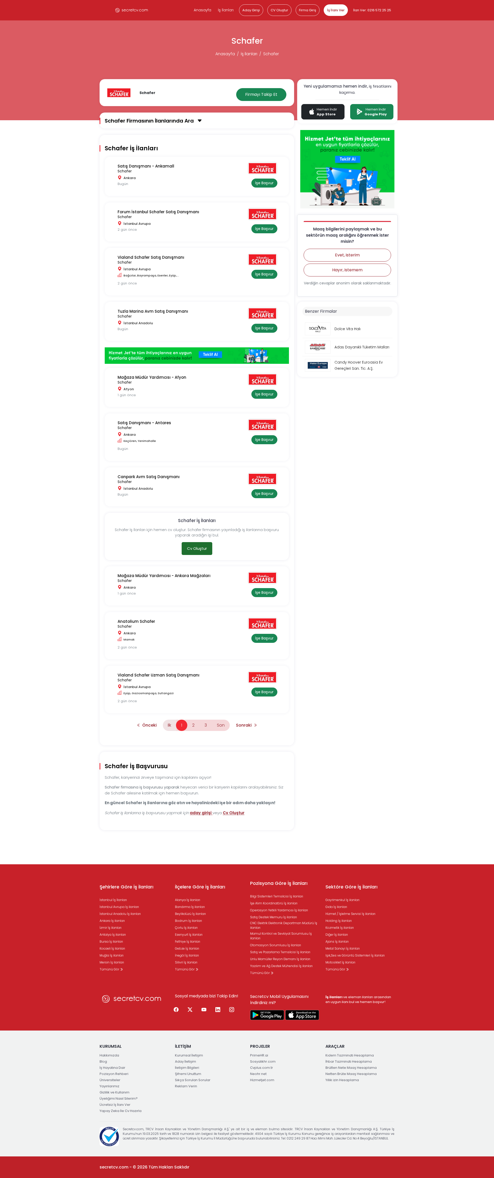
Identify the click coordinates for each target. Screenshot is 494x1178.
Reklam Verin (186, 1086)
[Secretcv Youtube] (204, 1009)
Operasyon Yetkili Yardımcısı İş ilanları (279, 910)
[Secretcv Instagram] (231, 1009)
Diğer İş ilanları (336, 934)
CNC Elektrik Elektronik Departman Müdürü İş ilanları (283, 925)
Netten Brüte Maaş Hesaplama (351, 1073)
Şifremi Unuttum (188, 1073)
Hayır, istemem (347, 270)
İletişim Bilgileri (187, 1067)
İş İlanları (226, 10)
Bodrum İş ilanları (188, 921)
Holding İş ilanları (338, 921)
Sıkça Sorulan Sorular (192, 1080)
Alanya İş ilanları (187, 900)
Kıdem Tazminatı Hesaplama (349, 1055)
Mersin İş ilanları (112, 962)
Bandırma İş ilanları (190, 907)
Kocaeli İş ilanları (112, 948)
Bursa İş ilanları (111, 941)
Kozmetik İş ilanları (339, 927)
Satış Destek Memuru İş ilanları (273, 917)
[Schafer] (264, 168)
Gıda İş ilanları (336, 907)
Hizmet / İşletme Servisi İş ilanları (350, 914)
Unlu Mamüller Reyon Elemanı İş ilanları (280, 959)
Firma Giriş (307, 10)
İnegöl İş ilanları (187, 955)
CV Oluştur (279, 10)
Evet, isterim (347, 255)
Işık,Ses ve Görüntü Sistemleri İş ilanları (355, 955)
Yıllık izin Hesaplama (342, 1080)
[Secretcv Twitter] (190, 1009)
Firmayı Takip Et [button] (261, 94)
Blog (103, 1061)
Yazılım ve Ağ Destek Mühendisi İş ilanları (281, 966)
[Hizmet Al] (197, 355)
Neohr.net (258, 1073)
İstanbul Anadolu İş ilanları (120, 914)
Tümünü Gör (110, 969)
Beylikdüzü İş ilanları (190, 914)
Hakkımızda (109, 1055)
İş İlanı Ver (336, 10)
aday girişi (201, 812)
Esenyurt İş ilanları (188, 934)
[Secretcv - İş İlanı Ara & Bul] (267, 1015)
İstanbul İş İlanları (113, 900)
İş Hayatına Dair (112, 1067)
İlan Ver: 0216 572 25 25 (372, 10)
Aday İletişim (185, 1061)
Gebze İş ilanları (187, 948)
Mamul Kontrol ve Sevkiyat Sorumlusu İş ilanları (281, 935)
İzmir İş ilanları (110, 927)
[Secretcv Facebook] (176, 1009)
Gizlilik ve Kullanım (114, 1092)
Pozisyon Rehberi (114, 1073)
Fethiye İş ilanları (187, 941)
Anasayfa (202, 10)
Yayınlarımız (109, 1086)
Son (221, 725)
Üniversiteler (110, 1080)
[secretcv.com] (132, 10)
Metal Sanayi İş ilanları (342, 948)
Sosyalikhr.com (263, 1061)
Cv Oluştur (197, 548)
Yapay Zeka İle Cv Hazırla (121, 1110)
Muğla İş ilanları (111, 955)
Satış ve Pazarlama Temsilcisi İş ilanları (280, 952)
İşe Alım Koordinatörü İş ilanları (273, 903)
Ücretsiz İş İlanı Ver (115, 1104)
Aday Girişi (251, 10)
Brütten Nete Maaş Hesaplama (351, 1067)
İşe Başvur (264, 182)
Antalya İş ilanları (113, 934)
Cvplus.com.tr (261, 1067)
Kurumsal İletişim (189, 1055)
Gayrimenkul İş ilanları (342, 900)
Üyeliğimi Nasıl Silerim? (119, 1098)
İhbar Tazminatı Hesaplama (348, 1061)
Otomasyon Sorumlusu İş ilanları (275, 945)
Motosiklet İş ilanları (340, 962)
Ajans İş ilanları (337, 941)
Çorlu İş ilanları (186, 927)
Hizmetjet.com (262, 1080)
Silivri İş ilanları (186, 962)
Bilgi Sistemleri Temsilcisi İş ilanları (276, 896)
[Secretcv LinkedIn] (217, 1009)
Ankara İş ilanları (112, 921)
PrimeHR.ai (259, 1055)
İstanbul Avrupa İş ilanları (119, 907)
